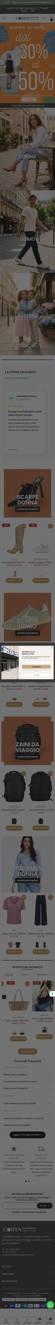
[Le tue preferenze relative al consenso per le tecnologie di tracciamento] (52, 994)
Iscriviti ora (36, 667)
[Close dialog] (52, 647)
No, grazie (36, 675)
